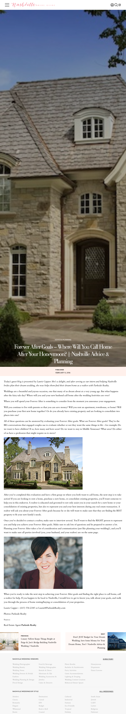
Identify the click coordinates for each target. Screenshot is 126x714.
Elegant (15, 706)
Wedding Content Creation (75, 680)
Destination (43, 697)
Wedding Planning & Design (23, 680)
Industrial (68, 700)
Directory (108, 659)
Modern (16, 697)
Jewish (93, 700)
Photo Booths (70, 664)
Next (103, 634)
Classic (15, 700)
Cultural (68, 697)
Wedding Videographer (47, 667)
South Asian (95, 697)
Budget (41, 706)
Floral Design (18, 683)
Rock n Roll (43, 709)
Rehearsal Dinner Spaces (74, 683)
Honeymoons (96, 664)
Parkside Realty (28, 625)
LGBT (93, 703)
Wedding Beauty (19, 667)
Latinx (93, 706)
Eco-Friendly (70, 706)
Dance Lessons (96, 670)
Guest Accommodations (74, 674)
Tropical (68, 709)
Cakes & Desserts (45, 683)
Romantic (16, 703)
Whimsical (17, 709)
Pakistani (94, 712)
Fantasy (68, 703)
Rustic (15, 712)
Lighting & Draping (72, 677)
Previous (25, 636)
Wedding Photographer (21, 664)
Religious (94, 709)
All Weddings (106, 691)
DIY (40, 703)
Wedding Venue (18, 670)
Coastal (42, 712)
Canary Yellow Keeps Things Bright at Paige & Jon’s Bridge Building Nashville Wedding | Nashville (38, 642)
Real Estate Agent (12, 625)
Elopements (95, 667)
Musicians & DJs (45, 674)
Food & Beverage (45, 664)
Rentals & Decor (45, 670)
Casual (41, 700)
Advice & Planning (63, 340)
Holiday (68, 712)
